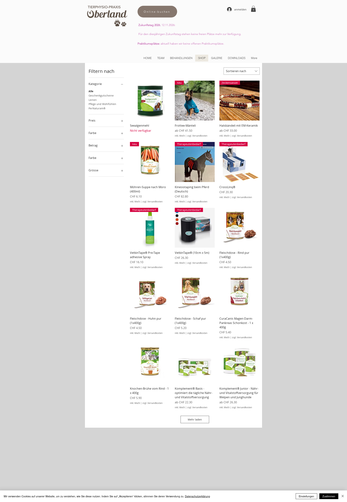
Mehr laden (195, 419)
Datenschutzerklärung (197, 496)
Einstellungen (306, 496)
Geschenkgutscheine (101, 95)
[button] (253, 9)
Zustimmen (328, 496)
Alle (91, 91)
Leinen (93, 100)
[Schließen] (342, 496)
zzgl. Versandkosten (197, 135)
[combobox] (242, 71)
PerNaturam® (97, 108)
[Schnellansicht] (150, 101)
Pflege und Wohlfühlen (102, 104)
